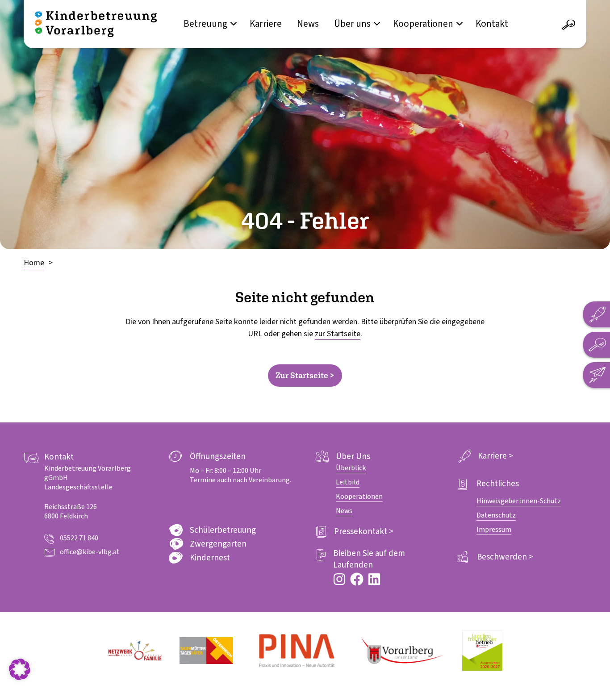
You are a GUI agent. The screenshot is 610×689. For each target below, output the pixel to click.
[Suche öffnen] (568, 25)
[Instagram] (339, 579)
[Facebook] (356, 579)
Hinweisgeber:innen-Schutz (518, 501)
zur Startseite (337, 333)
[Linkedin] (374, 579)
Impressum (493, 529)
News (308, 23)
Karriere (266, 23)
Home (34, 262)
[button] (19, 669)
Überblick (351, 468)
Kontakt (492, 23)
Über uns (352, 23)
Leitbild (347, 482)
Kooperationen (423, 23)
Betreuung (205, 23)
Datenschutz (496, 515)
